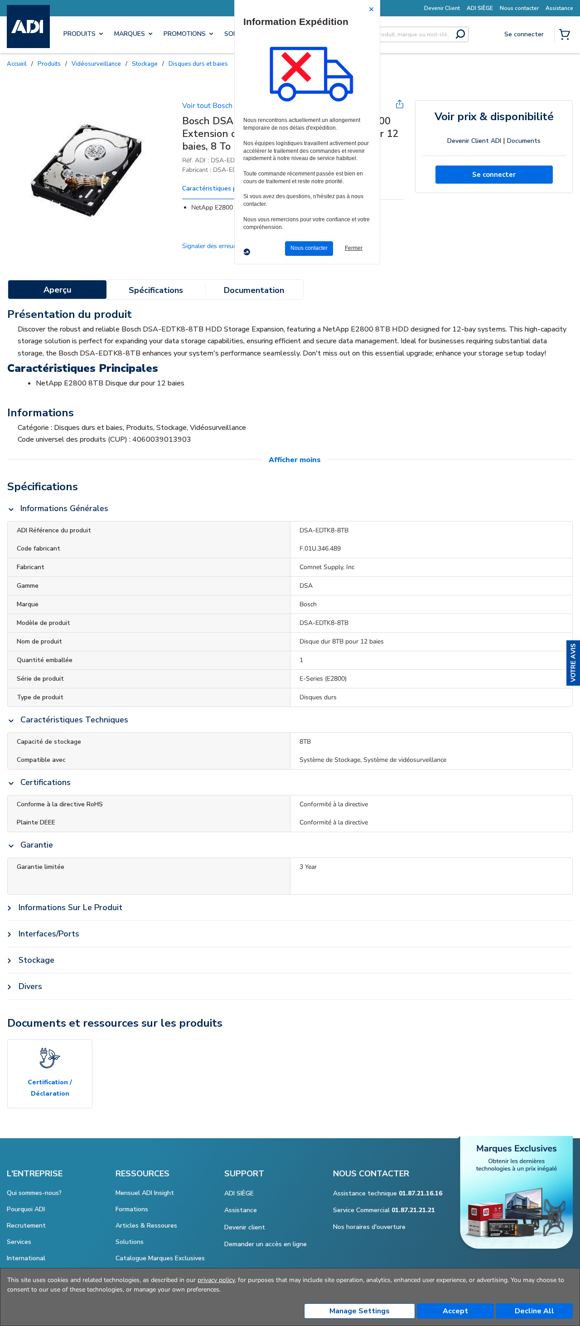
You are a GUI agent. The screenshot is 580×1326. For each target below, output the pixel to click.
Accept (455, 1311)
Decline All (534, 1311)
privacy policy (216, 1280)
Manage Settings (359, 1311)
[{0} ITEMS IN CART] (566, 35)
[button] (573, 663)
